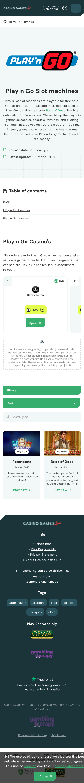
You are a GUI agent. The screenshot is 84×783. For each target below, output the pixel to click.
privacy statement (69, 766)
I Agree (43, 776)
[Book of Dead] (62, 443)
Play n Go (29, 21)
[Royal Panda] (35, 298)
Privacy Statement (43, 554)
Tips (54, 603)
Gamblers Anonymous (42, 582)
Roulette (69, 603)
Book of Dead (56, 110)
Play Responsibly (43, 549)
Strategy (38, 603)
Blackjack (35, 612)
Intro (6, 202)
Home (13, 21)
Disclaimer (43, 544)
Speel (33, 323)
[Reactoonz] (21, 443)
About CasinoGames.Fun (43, 560)
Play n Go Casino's (16, 210)
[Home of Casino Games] (17, 8)
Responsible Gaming (33, 735)
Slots (52, 612)
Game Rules (17, 603)
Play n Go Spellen (16, 218)
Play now (20, 489)
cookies (30, 766)
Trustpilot (53, 689)
